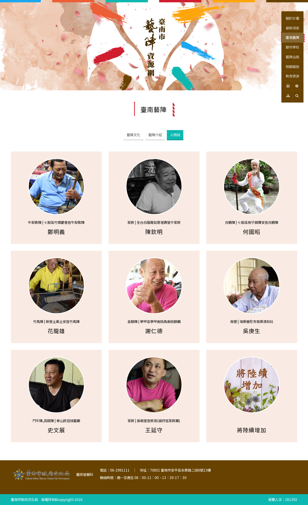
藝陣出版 (292, 56)
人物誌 (175, 134)
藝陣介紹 (155, 134)
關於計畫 (292, 18)
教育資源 (292, 75)
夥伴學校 (292, 46)
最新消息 (292, 27)
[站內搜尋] (296, 96)
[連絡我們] (288, 86)
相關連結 (292, 66)
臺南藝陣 (292, 37)
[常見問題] (296, 86)
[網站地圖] (288, 96)
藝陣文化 (133, 134)
